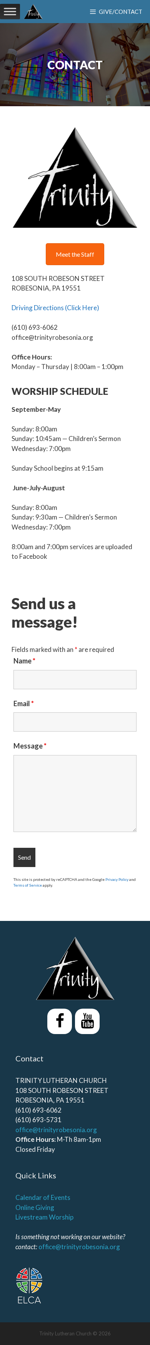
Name (24, 661)
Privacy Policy (116, 879)
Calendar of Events (42, 1197)
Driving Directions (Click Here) (55, 308)
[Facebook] (59, 1021)
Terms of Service (27, 885)
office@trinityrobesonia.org (56, 1130)
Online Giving (34, 1207)
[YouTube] (87, 1021)
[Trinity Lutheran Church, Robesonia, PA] (33, 11)
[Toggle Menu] (10, 11)
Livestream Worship (44, 1217)
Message (30, 746)
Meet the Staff (75, 254)
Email (23, 703)
